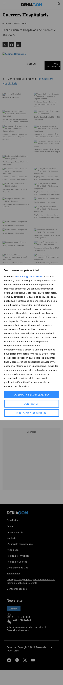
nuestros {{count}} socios (29, 276)
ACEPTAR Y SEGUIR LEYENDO (31, 394)
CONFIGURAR (31, 403)
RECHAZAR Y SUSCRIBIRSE (31, 413)
